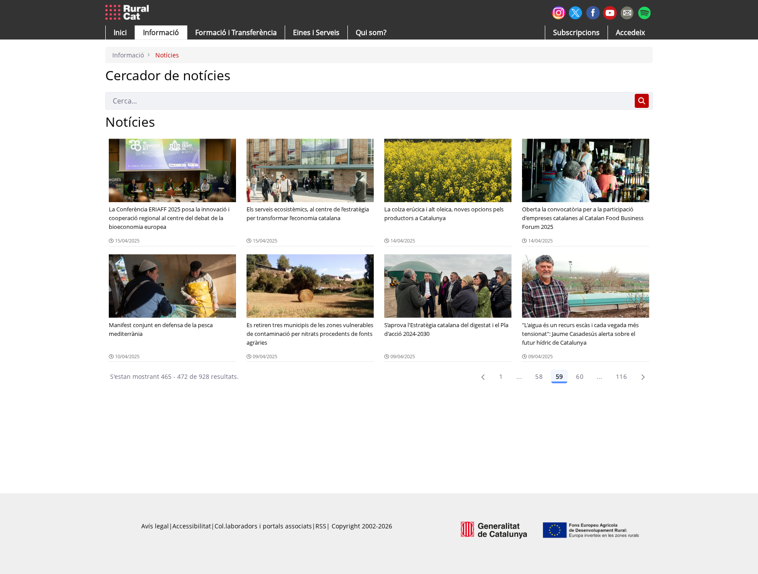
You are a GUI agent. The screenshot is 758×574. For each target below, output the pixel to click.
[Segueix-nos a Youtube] (610, 12)
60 (579, 376)
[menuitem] (236, 32)
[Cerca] (642, 101)
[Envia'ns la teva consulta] (627, 11)
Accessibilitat (191, 526)
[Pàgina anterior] (483, 377)
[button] (120, 32)
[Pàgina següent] (643, 377)
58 (539, 376)
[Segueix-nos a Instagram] (558, 11)
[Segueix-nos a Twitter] (576, 11)
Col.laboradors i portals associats (263, 526)
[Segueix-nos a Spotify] (644, 11)
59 (559, 376)
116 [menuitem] (621, 376)
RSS (320, 526)
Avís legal (155, 526)
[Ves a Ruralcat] (128, 12)
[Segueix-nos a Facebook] (593, 11)
